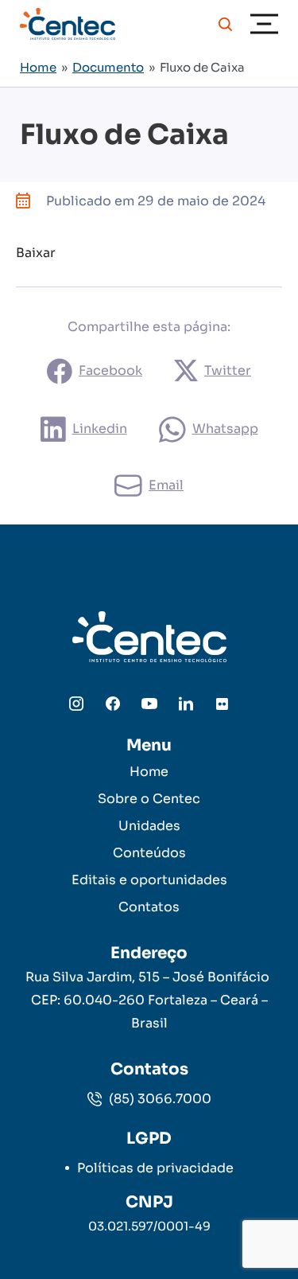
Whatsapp (225, 428)
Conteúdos (149, 852)
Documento (108, 67)
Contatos (149, 907)
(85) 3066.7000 (158, 1098)
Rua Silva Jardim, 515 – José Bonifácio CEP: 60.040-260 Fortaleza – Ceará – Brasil (149, 1000)
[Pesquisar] (225, 23)
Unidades (149, 825)
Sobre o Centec (149, 798)
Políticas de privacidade (155, 1168)
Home (38, 67)
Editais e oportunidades (149, 880)
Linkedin (99, 428)
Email (166, 485)
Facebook (110, 370)
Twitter (227, 370)
